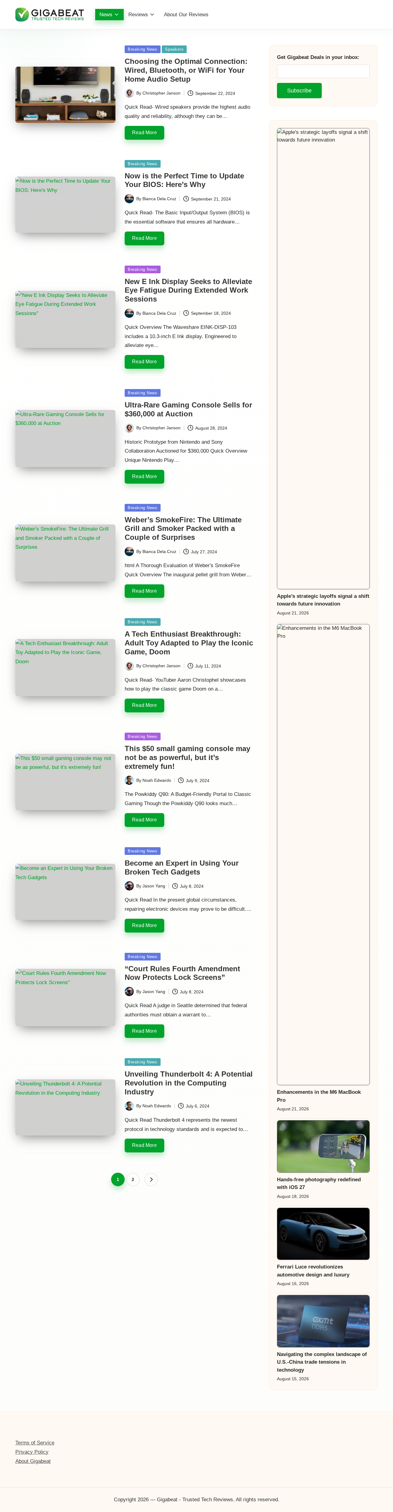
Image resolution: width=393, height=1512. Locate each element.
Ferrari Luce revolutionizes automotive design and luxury (313, 1271)
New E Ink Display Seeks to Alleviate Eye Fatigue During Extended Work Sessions (188, 290)
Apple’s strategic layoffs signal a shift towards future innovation (323, 600)
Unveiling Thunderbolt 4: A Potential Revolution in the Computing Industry (189, 1083)
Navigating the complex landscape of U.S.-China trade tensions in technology (322, 1362)
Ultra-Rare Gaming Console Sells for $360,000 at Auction (188, 409)
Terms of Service (34, 1443)
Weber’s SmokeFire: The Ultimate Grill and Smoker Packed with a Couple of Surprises (183, 529)
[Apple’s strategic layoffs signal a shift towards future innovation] (323, 358)
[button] (151, 1179)
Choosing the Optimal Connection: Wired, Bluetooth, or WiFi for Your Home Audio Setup (186, 70)
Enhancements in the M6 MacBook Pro (319, 1096)
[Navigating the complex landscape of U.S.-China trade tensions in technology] (323, 1321)
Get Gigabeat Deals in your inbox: (318, 57)
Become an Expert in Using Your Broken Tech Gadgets (182, 867)
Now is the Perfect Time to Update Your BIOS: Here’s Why (184, 180)
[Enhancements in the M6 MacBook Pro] (323, 854)
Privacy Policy (32, 1452)
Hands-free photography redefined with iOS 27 (319, 1184)
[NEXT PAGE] (151, 1179)
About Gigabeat (33, 1461)
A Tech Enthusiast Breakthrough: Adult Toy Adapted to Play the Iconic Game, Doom (189, 643)
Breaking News (143, 49)
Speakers (174, 49)
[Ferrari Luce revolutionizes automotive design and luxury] (323, 1234)
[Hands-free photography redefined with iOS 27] (323, 1146)
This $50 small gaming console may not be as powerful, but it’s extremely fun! (187, 757)
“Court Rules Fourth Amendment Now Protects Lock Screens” (182, 973)
